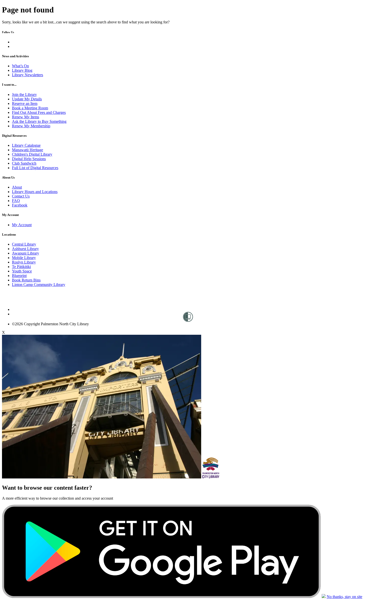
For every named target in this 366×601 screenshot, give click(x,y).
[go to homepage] (38, 309)
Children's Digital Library (32, 154)
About (17, 187)
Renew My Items (25, 117)
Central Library (24, 244)
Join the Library (24, 94)
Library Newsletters (27, 75)
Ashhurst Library (25, 249)
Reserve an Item (24, 103)
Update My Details (27, 99)
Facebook (19, 205)
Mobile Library (24, 258)
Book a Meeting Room (30, 108)
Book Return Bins (26, 280)
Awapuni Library (25, 253)
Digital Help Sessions (29, 159)
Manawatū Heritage (27, 150)
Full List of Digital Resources (35, 168)
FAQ (16, 201)
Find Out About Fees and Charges (39, 112)
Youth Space (22, 271)
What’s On (20, 66)
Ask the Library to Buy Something (39, 121)
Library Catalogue (26, 145)
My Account (22, 225)
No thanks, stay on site (344, 597)
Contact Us (21, 196)
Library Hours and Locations (35, 192)
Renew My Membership (31, 126)
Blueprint (19, 275)
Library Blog (22, 70)
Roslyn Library (24, 262)
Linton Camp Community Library (38, 284)
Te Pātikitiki (21, 267)
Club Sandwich (24, 163)
